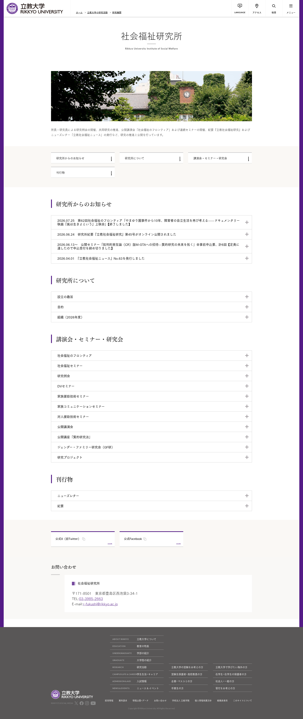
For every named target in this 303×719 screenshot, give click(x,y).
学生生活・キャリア (147, 674)
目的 (60, 306)
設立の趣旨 (65, 296)
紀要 (60, 505)
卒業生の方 (177, 688)
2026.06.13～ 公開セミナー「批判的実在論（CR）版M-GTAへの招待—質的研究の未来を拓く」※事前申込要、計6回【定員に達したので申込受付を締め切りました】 (148, 246)
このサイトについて (242, 700)
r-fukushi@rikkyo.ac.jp (100, 604)
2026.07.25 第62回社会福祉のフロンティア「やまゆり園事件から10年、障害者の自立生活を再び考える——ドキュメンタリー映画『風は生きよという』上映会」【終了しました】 (148, 222)
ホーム (79, 12)
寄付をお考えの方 (225, 688)
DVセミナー (66, 386)
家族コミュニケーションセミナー (81, 406)
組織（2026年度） (70, 317)
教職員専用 (222, 700)
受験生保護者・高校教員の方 (186, 674)
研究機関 (116, 12)
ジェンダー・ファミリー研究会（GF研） (86, 447)
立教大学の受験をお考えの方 (187, 667)
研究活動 (142, 667)
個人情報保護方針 (203, 700)
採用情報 (109, 700)
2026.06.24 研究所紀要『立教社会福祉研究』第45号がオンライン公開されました (116, 234)
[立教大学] (37, 8)
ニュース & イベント (148, 688)
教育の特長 (143, 646)
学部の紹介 (143, 653)
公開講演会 (65, 426)
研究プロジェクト (69, 457)
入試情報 (142, 681)
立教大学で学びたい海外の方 (231, 667)
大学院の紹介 (144, 660)
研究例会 (63, 375)
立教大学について (146, 639)
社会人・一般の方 (225, 681)
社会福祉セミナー (70, 365)
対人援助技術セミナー (73, 416)
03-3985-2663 (91, 598)
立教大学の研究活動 (97, 12)
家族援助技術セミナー (73, 396)
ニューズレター (68, 495)
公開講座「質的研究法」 (74, 436)
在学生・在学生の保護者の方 (231, 674)
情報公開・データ (141, 700)
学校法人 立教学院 (180, 700)
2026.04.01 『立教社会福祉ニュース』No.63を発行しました (101, 258)
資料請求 (123, 700)
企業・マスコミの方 (181, 681)
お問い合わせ (160, 700)
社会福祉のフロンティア (74, 355)
